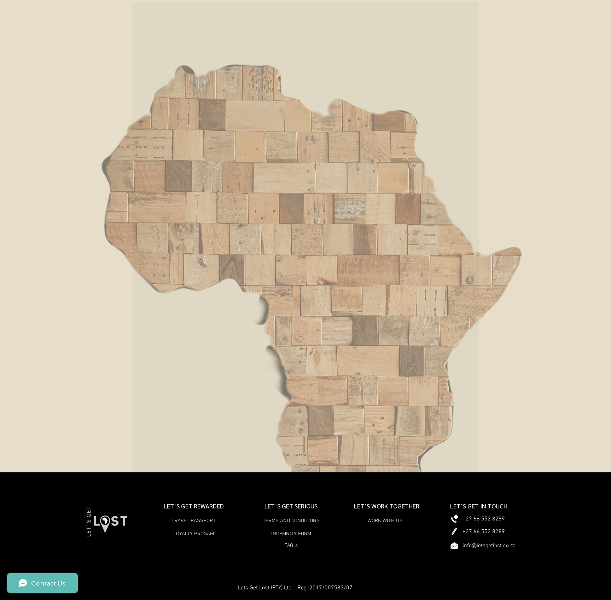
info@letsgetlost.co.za (489, 545)
